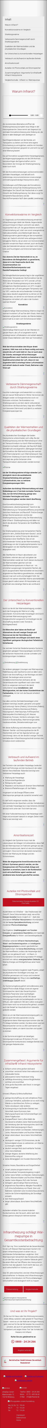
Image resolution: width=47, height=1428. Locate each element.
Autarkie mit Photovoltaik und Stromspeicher (23, 68)
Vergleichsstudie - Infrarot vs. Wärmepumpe (22, 80)
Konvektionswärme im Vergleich (17, 30)
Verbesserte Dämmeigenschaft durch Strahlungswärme (20, 40)
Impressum (20, 1415)
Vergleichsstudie (32, 1289)
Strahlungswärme (12, 34)
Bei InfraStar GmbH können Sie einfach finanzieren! (25, 1361)
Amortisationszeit (12, 63)
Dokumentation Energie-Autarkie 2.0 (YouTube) (25, 902)
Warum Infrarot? (11, 25)
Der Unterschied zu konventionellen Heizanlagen (24, 54)
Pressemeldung (12, 1289)
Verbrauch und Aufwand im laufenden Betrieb (23, 58)
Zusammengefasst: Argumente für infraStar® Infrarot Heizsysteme (23, 74)
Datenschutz (21, 1418)
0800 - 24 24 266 (25, 1341)
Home (18, 1420)
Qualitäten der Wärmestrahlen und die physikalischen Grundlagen (20, 47)
